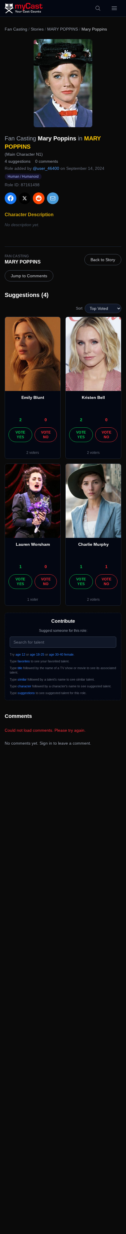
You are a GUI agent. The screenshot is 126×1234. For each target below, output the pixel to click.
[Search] (98, 8)
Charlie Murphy (93, 544)
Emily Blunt (32, 397)
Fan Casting (16, 29)
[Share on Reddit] (39, 198)
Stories (37, 29)
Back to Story (103, 259)
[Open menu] (114, 8)
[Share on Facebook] (10, 198)
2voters (32, 453)
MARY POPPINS (62, 29)
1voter (32, 599)
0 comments (46, 161)
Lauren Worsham (33, 544)
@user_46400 (46, 168)
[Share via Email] (53, 198)
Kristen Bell (93, 397)
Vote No (46, 434)
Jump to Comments (29, 275)
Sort (79, 308)
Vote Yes (20, 434)
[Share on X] (24, 198)
